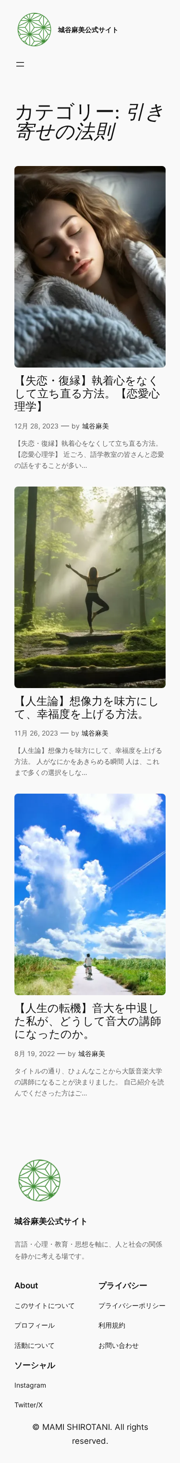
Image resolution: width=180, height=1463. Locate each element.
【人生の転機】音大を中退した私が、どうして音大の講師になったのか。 (87, 1022)
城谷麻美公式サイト (88, 29)
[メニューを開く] (20, 64)
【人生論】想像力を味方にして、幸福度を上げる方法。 (86, 708)
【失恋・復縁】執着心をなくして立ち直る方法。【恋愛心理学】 (87, 394)
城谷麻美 (95, 426)
